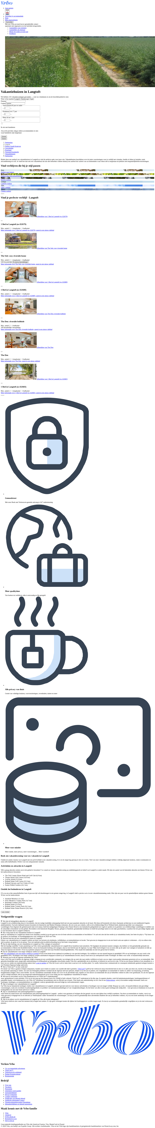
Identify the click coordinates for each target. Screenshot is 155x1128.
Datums (3, 101)
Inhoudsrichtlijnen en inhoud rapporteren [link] (18, 1104)
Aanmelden (9, 22)
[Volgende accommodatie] (3, 395)
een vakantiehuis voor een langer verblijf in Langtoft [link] (21, 953)
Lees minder (5, 912)
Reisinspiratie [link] (9, 1076)
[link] (27, 34)
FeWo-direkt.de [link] (10, 1117)
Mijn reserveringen (11, 20)
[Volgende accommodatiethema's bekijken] (3, 193)
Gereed (4, 136)
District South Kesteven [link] (13, 146)
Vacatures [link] (8, 1087)
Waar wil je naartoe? (7, 99)
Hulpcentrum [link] (110, 980)
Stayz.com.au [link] (9, 1121)
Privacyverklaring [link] (11, 1095)
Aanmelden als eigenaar (17, 30)
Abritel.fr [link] (8, 1115)
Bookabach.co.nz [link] (11, 1119)
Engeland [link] (8, 150)
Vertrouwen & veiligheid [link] (13, 1072)
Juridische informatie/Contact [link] (14, 1100)
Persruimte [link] (8, 1089)
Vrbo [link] (6, 1113)
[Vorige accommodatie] (2, 395)
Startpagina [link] (9, 142)
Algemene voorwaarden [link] (13, 1091)
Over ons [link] (8, 1085)
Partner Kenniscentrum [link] (12, 1074)
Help (6, 18)
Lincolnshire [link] (9, 148)
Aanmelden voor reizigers (17, 28)
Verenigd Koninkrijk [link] (12, 152)
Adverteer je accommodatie (14, 16)
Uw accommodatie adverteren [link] (15, 1068)
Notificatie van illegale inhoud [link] (15, 1098)
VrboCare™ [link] (82, 969)
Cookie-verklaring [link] (11, 1096)
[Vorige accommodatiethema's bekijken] (2, 193)
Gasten (3, 103)
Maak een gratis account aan (18, 32)
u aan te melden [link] (41, 963)
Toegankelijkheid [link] (11, 1093)
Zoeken (4, 139)
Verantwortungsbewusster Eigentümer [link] (17, 1102)
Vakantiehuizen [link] (10, 154)
